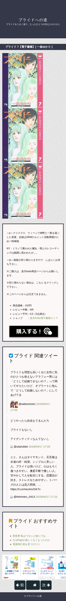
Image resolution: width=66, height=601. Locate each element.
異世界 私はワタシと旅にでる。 (30, 536)
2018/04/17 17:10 (46, 496)
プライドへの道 (33, 20)
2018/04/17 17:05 (39, 446)
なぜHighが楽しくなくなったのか (31, 540)
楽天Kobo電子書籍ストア (44, 318)
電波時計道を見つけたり (26, 544)
